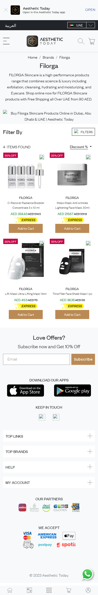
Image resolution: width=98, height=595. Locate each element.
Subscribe (83, 359)
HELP (10, 467)
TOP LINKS (14, 436)
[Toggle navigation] (6, 41)
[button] (81, 146)
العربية (10, 25)
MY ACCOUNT (18, 482)
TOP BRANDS (17, 451)
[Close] (6, 10)
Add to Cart (26, 228)
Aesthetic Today (55, 575)
